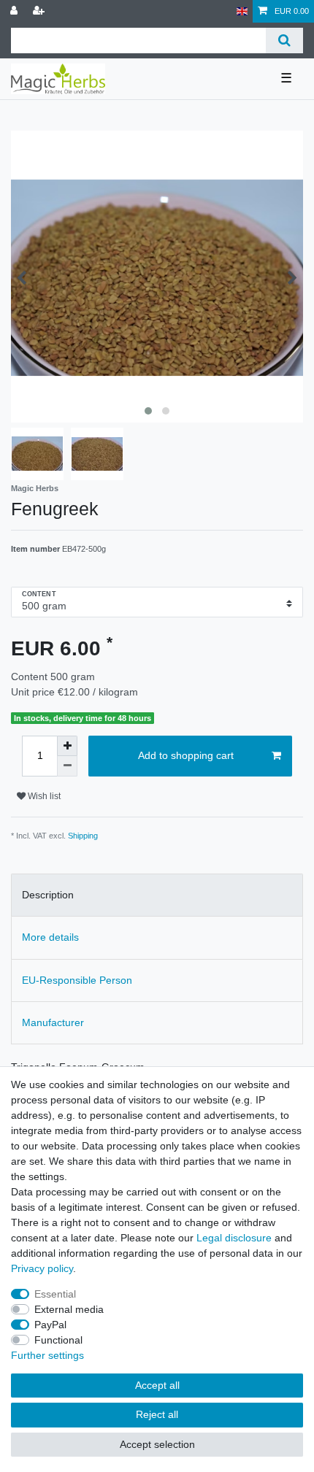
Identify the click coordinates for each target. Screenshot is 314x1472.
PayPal (50, 1324)
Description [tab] (48, 895)
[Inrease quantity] (67, 746)
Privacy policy (42, 1268)
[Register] (40, 11)
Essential (55, 1294)
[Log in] (15, 11)
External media (69, 1309)
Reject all (157, 1414)
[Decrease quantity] (67, 766)
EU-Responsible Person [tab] (77, 980)
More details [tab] (50, 937)
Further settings (47, 1355)
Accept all (157, 1385)
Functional (58, 1340)
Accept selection (157, 1444)
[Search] (284, 40)
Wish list (43, 796)
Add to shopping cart (186, 755)
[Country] (242, 11)
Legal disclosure (234, 1238)
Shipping (83, 835)
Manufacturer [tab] (53, 1022)
